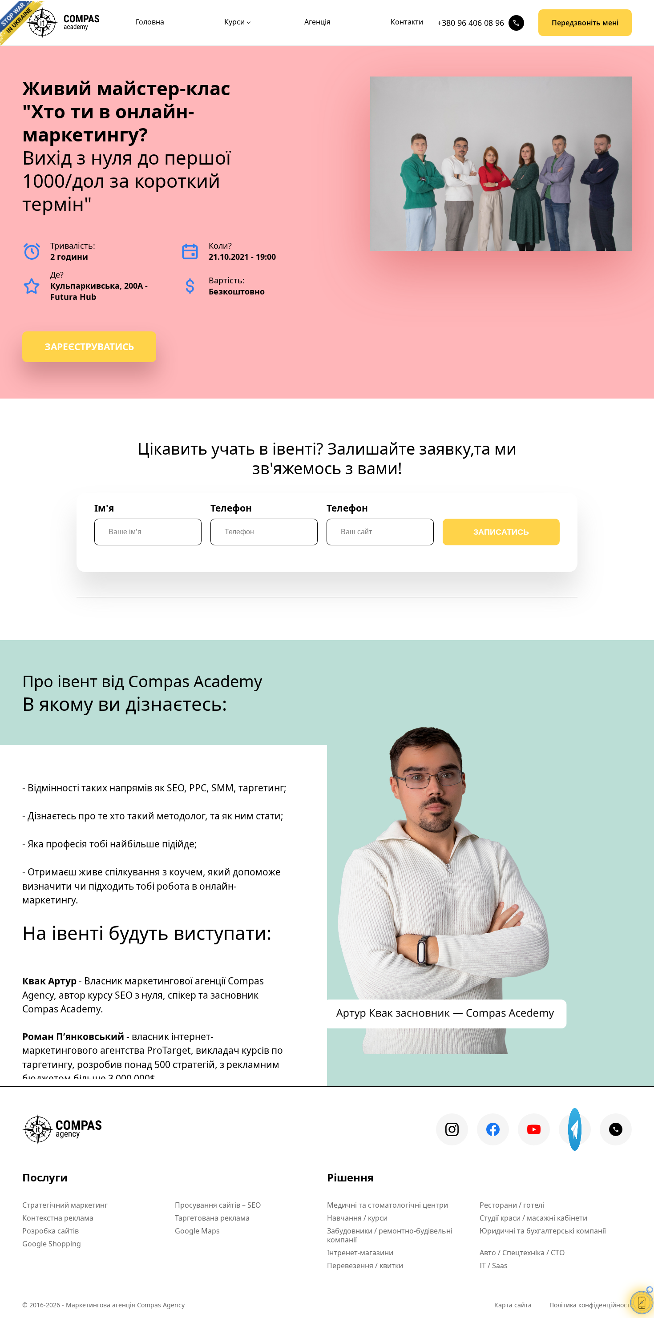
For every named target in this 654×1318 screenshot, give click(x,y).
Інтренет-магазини (360, 1252)
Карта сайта (513, 1305)
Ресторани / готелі (512, 1205)
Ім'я (104, 508)
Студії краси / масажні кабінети (533, 1217)
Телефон (231, 508)
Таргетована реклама (212, 1217)
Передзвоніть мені (585, 23)
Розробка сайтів (50, 1230)
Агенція (317, 22)
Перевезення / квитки (365, 1265)
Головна (150, 22)
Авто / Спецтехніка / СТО (522, 1252)
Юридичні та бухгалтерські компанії (543, 1230)
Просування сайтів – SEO (218, 1205)
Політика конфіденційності (590, 1305)
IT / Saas (494, 1265)
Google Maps (197, 1230)
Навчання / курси (357, 1217)
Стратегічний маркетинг (65, 1205)
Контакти (407, 22)
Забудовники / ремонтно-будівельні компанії (389, 1235)
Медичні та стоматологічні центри (387, 1205)
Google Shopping (51, 1243)
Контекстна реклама (57, 1217)
